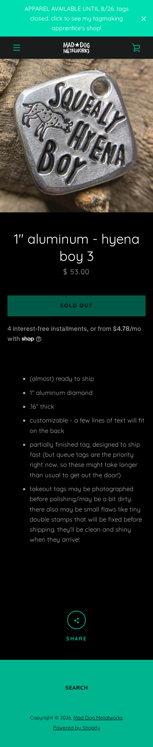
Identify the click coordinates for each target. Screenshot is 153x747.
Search (76, 687)
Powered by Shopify (76, 728)
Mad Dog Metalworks (98, 718)
